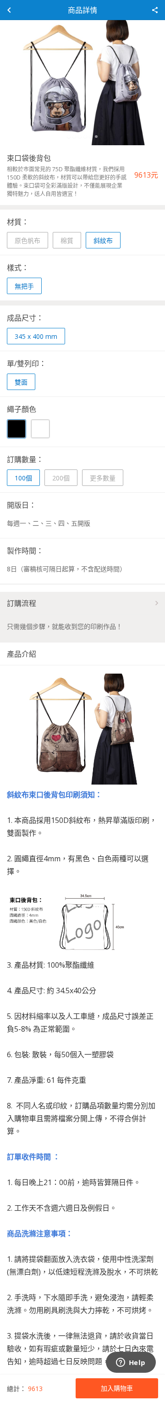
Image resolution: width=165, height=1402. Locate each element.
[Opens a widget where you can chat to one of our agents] (130, 1363)
